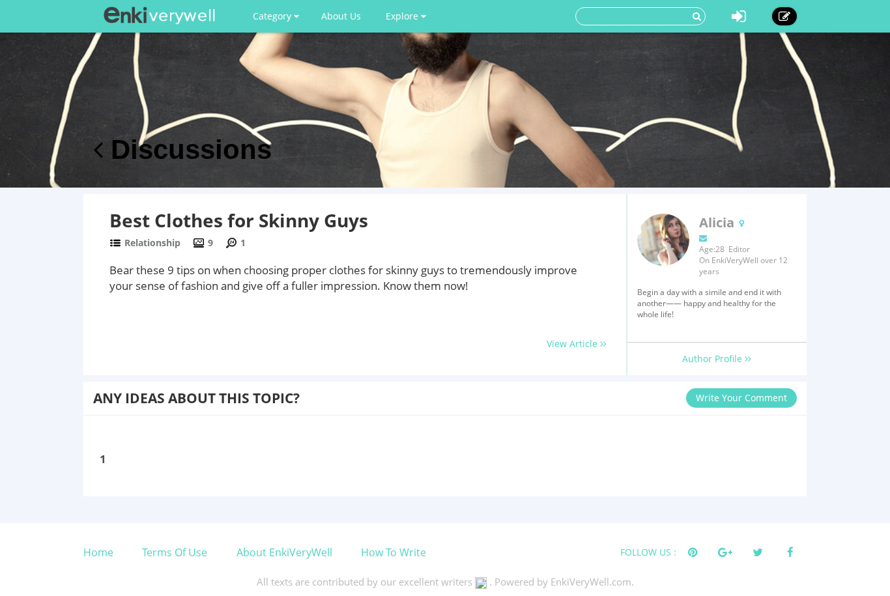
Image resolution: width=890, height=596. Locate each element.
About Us (341, 16)
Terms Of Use (174, 552)
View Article (573, 343)
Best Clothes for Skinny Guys (238, 220)
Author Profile (713, 358)
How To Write (393, 552)
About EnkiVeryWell (284, 552)
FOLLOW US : (648, 552)
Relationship (152, 242)
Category (273, 16)
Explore (403, 16)
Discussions (187, 149)
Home (98, 552)
